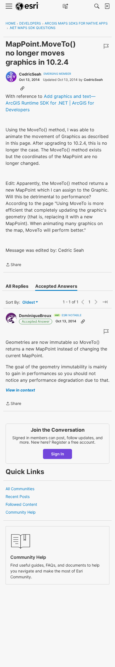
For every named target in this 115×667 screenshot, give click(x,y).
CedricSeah (30, 74)
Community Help (21, 512)
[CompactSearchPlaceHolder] (97, 6)
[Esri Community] (27, 6)
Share (13, 265)
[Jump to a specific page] (104, 302)
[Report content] (106, 46)
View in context (20, 390)
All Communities (20, 488)
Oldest (29, 302)
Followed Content (21, 504)
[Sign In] (107, 6)
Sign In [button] (57, 453)
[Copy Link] (22, 88)
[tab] (17, 286)
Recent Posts (18, 496)
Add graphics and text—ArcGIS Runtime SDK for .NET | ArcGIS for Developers (50, 102)
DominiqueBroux (35, 315)
